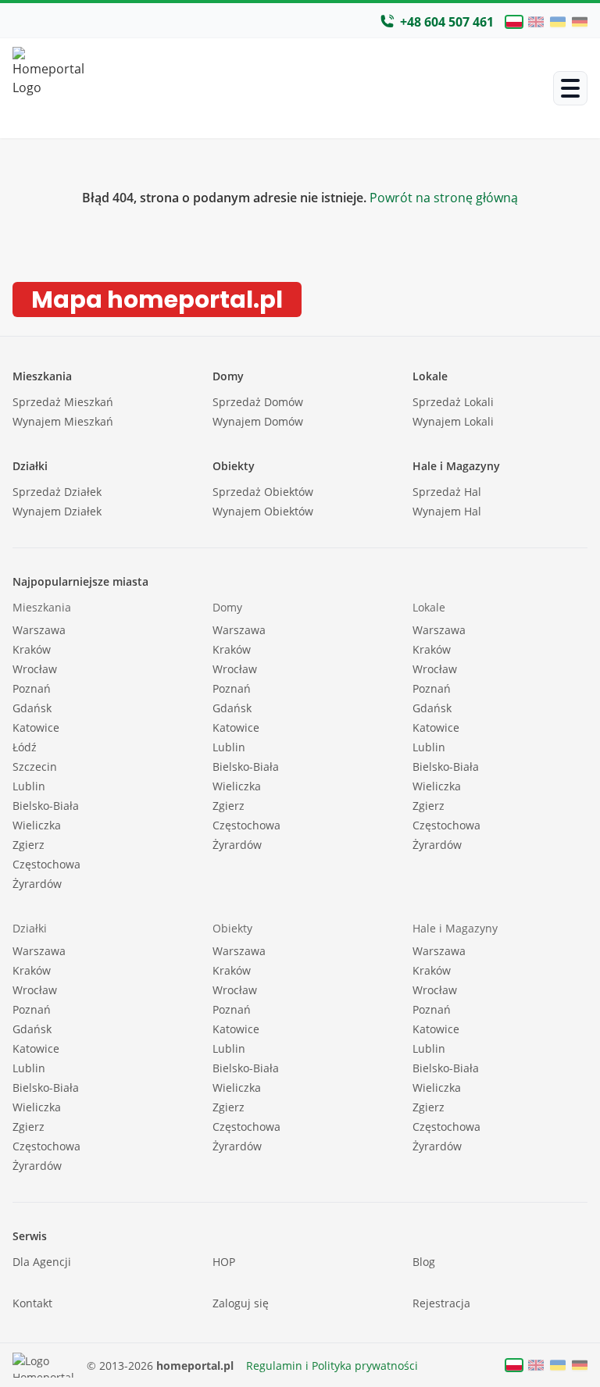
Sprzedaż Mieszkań (62, 401)
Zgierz (28, 844)
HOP (223, 1261)
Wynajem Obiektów (262, 511)
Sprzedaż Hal (446, 491)
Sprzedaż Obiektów (262, 491)
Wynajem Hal (446, 511)
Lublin (28, 786)
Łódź (24, 747)
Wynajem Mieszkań (62, 421)
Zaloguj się (240, 1303)
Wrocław (34, 668)
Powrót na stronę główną (442, 197)
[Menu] (570, 88)
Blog (423, 1261)
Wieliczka (36, 825)
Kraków (31, 649)
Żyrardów (37, 883)
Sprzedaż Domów (257, 401)
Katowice (35, 727)
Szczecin (34, 766)
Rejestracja (441, 1303)
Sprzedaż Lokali (453, 401)
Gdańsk (32, 708)
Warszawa (39, 629)
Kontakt (32, 1303)
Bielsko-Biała (45, 805)
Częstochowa (46, 864)
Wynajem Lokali (453, 421)
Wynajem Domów (257, 421)
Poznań (31, 688)
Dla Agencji (41, 1261)
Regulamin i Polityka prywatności (332, 1365)
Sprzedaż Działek (57, 491)
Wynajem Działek (57, 511)
